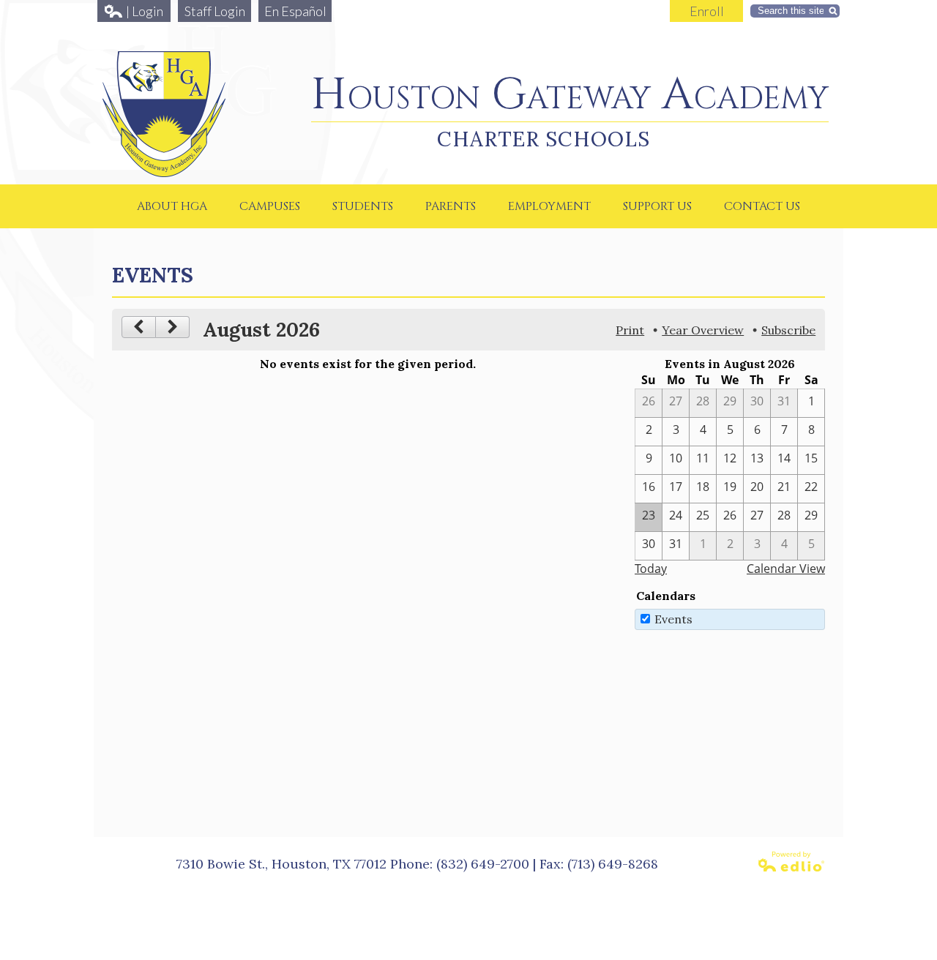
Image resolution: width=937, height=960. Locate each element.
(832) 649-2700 (482, 863)
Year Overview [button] (703, 330)
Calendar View (786, 568)
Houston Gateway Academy (570, 94)
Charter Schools (543, 139)
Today (651, 568)
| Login (144, 11)
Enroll (707, 11)
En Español (295, 11)
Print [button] (630, 330)
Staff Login (214, 11)
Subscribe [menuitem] (788, 330)
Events (673, 619)
